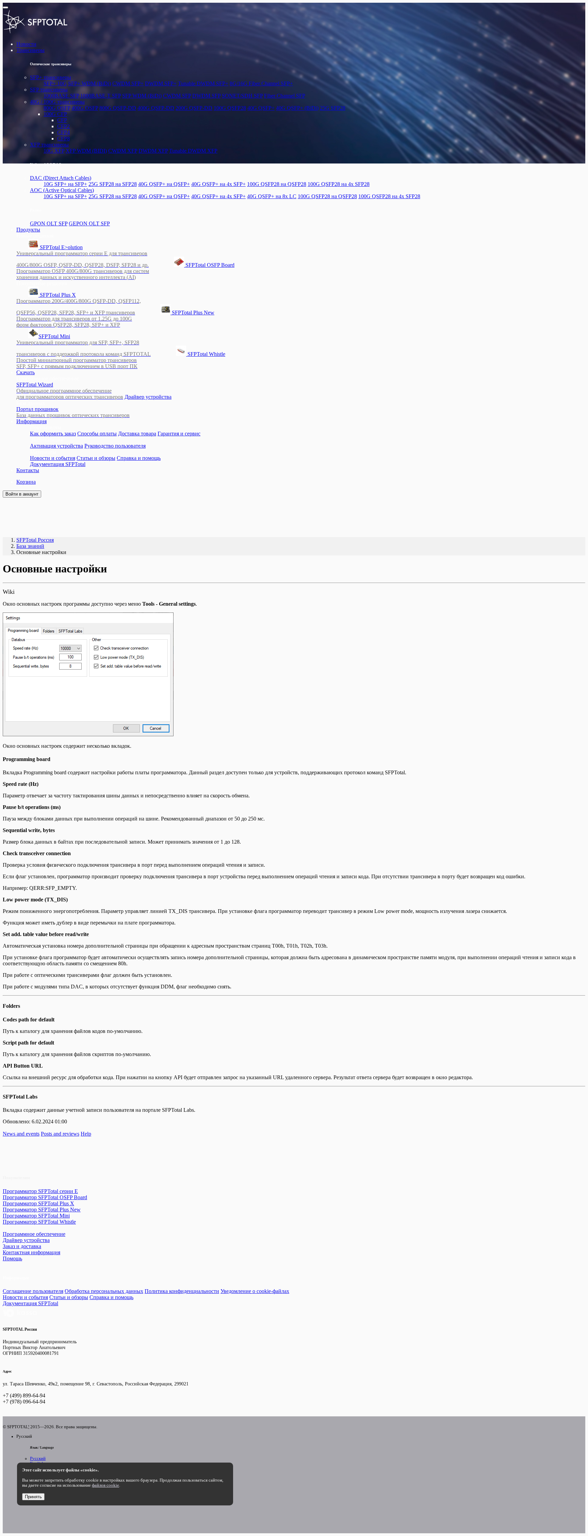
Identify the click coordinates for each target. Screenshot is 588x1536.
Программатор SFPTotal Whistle (39, 1222)
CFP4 (63, 132)
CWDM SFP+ (128, 83)
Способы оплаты (97, 433)
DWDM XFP (153, 151)
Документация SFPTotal (57, 464)
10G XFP (54, 151)
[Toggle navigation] (5, 7)
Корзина (26, 482)
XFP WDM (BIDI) (86, 151)
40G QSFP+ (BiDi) (297, 108)
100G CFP (55, 114)
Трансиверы (30, 50)
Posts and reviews (60, 1134)
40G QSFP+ (261, 108)
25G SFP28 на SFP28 (112, 184)
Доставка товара (137, 433)
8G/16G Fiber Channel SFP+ (261, 83)
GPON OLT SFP (48, 223)
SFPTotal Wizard (69, 391)
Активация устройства (56, 446)
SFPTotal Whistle (120, 360)
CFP (62, 120)
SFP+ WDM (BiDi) (89, 83)
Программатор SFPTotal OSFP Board (45, 1197)
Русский (38, 1458)
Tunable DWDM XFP (193, 151)
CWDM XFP (122, 151)
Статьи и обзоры (96, 458)
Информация (31, 421)
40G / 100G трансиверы (57, 102)
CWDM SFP (177, 96)
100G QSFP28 (230, 108)
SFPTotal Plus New (115, 319)
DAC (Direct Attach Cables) (60, 178)
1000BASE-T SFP (100, 96)
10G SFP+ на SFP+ (65, 184)
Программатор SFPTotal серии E (40, 1191)
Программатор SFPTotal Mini (36, 1216)
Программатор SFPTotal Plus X (38, 1203)
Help (86, 1134)
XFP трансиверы (49, 145)
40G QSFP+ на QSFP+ (164, 184)
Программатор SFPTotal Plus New (42, 1209)
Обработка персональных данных (104, 1291)
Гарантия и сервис (179, 433)
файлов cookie (105, 1485)
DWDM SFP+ (161, 83)
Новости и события (52, 458)
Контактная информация (31, 1252)
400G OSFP (84, 108)
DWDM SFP (206, 96)
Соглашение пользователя (33, 1291)
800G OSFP (57, 108)
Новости (26, 44)
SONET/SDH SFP (242, 96)
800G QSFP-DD (117, 108)
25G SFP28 (332, 108)
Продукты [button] (28, 229)
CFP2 (63, 126)
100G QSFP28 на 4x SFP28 (339, 184)
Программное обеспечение (34, 1234)
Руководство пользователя (115, 446)
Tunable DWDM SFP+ (203, 83)
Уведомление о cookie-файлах (254, 1291)
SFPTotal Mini (83, 345)
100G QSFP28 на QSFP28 (276, 184)
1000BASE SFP (61, 96)
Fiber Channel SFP (284, 96)
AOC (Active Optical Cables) (62, 190)
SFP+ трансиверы (50, 77)
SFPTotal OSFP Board (125, 271)
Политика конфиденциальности (182, 1291)
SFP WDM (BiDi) (142, 96)
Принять (33, 1496)
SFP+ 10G (55, 83)
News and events (21, 1134)
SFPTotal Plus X (78, 303)
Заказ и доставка (22, 1246)
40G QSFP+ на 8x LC (271, 196)
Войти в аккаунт (21, 494)
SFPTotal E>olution (82, 256)
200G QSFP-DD (194, 108)
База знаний (30, 546)
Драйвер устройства (148, 397)
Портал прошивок (73, 412)
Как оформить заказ (53, 433)
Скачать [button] (25, 372)
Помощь (12, 1258)
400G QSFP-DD (155, 108)
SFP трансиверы (49, 89)
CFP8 (63, 138)
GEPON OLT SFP (89, 223)
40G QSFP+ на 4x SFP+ (218, 184)
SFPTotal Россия (35, 540)
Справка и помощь (139, 458)
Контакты (27, 470)
